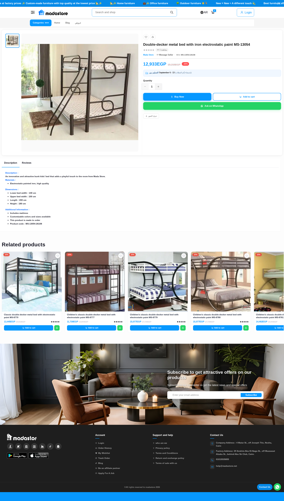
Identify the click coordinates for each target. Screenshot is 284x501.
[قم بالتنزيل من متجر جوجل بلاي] (17, 456)
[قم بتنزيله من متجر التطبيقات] (39, 456)
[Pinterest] (58, 446)
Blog (67, 22)
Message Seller (166, 55)
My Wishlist (104, 453)
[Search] (172, 12)
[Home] (53, 12)
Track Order (104, 458)
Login (248, 12)
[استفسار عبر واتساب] (57, 328)
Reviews (26, 163)
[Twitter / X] (18, 446)
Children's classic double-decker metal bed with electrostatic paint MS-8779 (154, 316)
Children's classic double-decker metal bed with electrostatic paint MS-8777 (91, 316)
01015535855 (222, 459)
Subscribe (251, 395)
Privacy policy (163, 448)
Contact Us (264, 487)
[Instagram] (26, 446)
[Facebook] (10, 446)
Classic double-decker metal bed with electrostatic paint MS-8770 (29, 316)
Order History (105, 448)
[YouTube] (34, 446)
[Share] (153, 37)
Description (10, 163)
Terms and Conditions (167, 453)
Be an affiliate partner (109, 468)
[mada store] (48, 437)
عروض (78, 22)
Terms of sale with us (166, 463)
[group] (71, 93)
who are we (161, 443)
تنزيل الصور (152, 116)
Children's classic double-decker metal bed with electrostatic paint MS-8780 (217, 316)
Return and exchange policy (170, 458)
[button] (33, 12)
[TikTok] (50, 446)
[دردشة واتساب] (277, 487)
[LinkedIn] (42, 446)
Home (57, 22)
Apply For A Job (106, 473)
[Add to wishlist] (146, 37)
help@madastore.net (226, 466)
